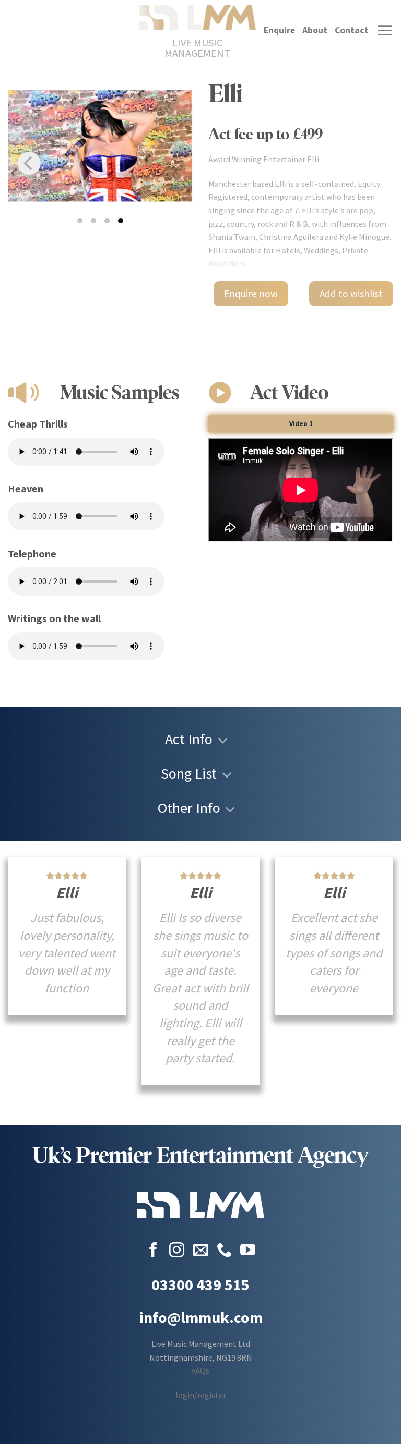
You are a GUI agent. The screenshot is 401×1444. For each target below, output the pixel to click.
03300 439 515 (200, 1284)
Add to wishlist (351, 293)
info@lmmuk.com (201, 1317)
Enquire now (251, 293)
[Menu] (384, 30)
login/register (200, 1395)
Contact (352, 30)
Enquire (279, 30)
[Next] (171, 163)
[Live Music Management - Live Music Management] (197, 17)
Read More (227, 263)
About (314, 30)
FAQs (200, 1370)
